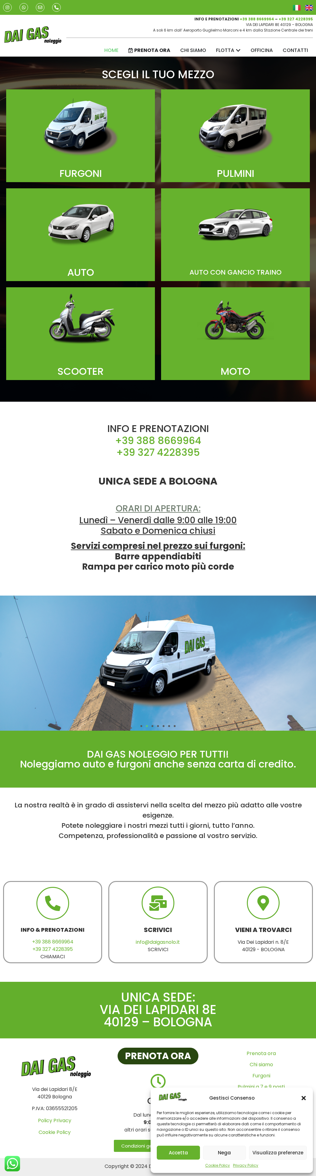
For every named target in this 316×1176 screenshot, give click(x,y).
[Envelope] (40, 7)
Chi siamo (261, 1064)
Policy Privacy (54, 1120)
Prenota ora (261, 1053)
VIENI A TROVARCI (263, 930)
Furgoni (261, 1075)
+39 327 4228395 (296, 19)
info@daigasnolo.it (158, 942)
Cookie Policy (217, 1165)
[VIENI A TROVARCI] (263, 903)
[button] (304, 1098)
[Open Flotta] (238, 50)
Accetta (178, 1152)
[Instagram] (7, 7)
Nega (224, 1152)
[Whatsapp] (23, 7)
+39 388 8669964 (257, 19)
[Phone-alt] (56, 7)
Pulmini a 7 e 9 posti (261, 1086)
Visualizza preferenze (277, 1152)
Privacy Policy (245, 1165)
